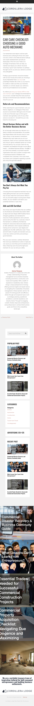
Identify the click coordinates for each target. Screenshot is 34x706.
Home (9, 418)
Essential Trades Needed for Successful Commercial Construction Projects (17, 394)
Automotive (6, 50)
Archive (9, 409)
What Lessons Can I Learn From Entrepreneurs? (15, 377)
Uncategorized (11, 423)
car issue (20, 79)
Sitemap (25, 697)
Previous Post (5, 317)
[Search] (26, 333)
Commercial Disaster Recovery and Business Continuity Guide (16, 359)
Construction (11, 415)
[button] (17, 1)
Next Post (29, 317)
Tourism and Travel (12, 420)
